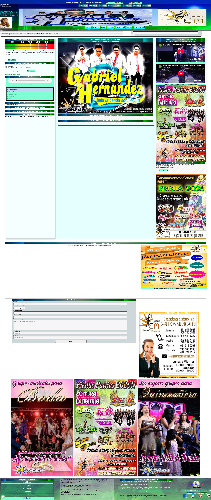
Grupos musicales (22, 34)
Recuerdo (27, 485)
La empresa (146, 491)
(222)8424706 (137, 3)
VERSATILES (127, 5)
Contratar (165, 170)
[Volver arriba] (3, 497)
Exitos (103, 27)
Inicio (14, 34)
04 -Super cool (10, 96)
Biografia (88, 27)
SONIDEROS (137, 5)
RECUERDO (102, 5)
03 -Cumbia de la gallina (12, 94)
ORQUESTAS (147, 5)
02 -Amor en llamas (11, 91)
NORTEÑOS (93, 5)
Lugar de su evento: (18, 310)
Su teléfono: (16, 331)
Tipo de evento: (17, 314)
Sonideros (31, 34)
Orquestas (27, 488)
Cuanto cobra (120, 27)
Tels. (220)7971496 (116, 3)
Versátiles (27, 492)
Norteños (27, 495)
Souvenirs (110, 27)
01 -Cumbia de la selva (12, 89)
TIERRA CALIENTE (114, 5)
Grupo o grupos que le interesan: (22, 319)
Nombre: (15, 301)
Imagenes (96, 27)
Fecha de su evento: (19, 306)
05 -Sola (9, 98)
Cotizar (32, 71)
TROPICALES (83, 5)
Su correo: (16, 335)
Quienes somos (139, 27)
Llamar (13, 60)
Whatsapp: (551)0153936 (13, 74)
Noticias (129, 27)
